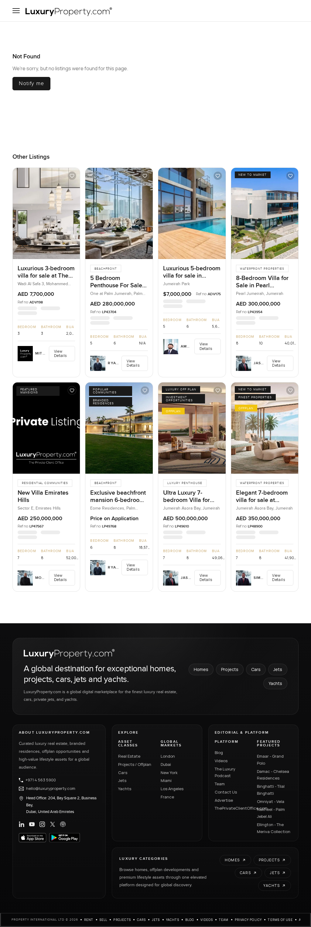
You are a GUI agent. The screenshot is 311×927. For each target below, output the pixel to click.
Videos (221, 760)
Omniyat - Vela (270, 801)
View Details (60, 353)
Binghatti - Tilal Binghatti (271, 789)
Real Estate (129, 756)
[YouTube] (32, 824)
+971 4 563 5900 (41, 780)
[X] (52, 824)
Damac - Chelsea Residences (273, 775)
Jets (277, 669)
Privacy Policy (248, 919)
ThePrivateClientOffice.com (232, 808)
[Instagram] (42, 824)
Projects (229, 669)
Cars (256, 669)
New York (169, 772)
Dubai (166, 764)
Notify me (31, 83)
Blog (219, 752)
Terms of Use (280, 919)
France (167, 797)
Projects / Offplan (134, 764)
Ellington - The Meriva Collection (273, 828)
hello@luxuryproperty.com (50, 788)
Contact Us (226, 792)
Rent (89, 919)
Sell (104, 919)
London (168, 756)
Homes (201, 669)
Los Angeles (172, 788)
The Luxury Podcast (225, 772)
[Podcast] (63, 824)
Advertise (224, 800)
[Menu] (16, 11)
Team (220, 784)
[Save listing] (72, 175)
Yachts (275, 683)
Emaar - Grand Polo (270, 759)
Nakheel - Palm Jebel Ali (271, 813)
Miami (166, 780)
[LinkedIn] (21, 824)
